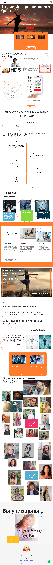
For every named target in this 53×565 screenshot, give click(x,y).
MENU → (46, 2)
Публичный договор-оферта (26, 563)
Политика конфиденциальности (26, 561)
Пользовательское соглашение (26, 560)
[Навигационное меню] (51, 1)
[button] (38, 2)
